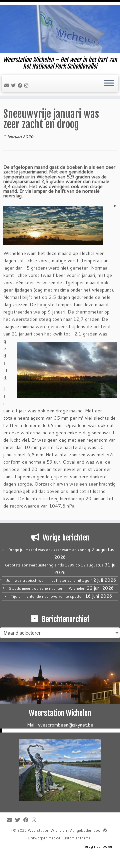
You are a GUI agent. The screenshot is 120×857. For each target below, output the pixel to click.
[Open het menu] (109, 84)
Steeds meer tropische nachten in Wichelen (47, 588)
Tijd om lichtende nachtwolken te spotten (47, 596)
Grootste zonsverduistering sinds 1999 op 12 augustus (54, 565)
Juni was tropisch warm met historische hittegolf (49, 580)
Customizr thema (76, 838)
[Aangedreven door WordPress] (105, 829)
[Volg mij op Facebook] (21, 85)
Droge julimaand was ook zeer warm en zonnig (49, 549)
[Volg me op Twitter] (14, 85)
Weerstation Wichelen (47, 830)
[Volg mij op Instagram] (27, 85)
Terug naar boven (98, 846)
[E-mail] (7, 85)
